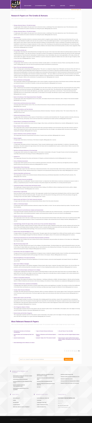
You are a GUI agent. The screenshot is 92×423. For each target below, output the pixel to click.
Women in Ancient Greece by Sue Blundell (23, 179)
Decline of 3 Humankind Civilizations (22, 277)
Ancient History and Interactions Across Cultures (24, 103)
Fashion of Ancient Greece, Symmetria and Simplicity (25, 283)
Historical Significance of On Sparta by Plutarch (24, 257)
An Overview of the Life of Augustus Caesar (23, 251)
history (39, 387)
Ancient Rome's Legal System (20, 191)
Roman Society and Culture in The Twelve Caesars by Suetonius (28, 199)
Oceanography (16, 404)
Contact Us (72, 5)
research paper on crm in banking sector (70, 376)
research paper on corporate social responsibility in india (45, 375)
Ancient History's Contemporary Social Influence (24, 121)
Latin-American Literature (43, 398)
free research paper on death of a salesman (20, 389)
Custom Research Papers (40, 5)
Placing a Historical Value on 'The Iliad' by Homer (25, 25)
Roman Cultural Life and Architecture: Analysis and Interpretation (28, 210)
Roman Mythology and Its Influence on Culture (24, 342)
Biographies (16, 402)
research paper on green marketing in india (45, 378)
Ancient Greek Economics (19, 337)
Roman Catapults (18, 138)
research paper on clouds (67, 378)
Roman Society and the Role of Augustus (23, 313)
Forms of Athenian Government (21, 161)
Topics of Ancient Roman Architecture (44, 331)
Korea (14, 400)
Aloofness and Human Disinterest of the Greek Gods (25, 150)
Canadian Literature (41, 402)
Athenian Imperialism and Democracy (22, 173)
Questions (62, 5)
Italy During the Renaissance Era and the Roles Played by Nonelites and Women (31, 237)
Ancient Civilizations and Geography (22, 79)
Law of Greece (17, 37)
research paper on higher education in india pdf (46, 384)
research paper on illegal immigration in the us (22, 382)
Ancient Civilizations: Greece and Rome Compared (25, 133)
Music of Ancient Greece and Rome (21, 126)
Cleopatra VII (17, 156)
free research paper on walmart (20, 379)
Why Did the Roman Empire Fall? (21, 243)
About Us (53, 5)
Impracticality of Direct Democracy (21, 167)
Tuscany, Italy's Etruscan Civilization (22, 289)
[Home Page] (15, 4)
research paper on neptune (67, 374)
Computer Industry (41, 406)
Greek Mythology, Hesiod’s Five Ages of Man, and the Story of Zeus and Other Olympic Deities (35, 223)
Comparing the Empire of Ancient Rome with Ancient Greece (27, 185)
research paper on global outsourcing (70, 383)
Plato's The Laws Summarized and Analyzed (23, 67)
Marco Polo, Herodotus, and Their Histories (23, 109)
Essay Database (27, 5)
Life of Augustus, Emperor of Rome (22, 307)
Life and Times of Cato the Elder (65, 331)
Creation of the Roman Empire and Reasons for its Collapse (27, 269)
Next (79, 350)
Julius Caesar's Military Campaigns (21, 263)
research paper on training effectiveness (70, 381)
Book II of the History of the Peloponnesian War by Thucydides (28, 97)
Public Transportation (42, 404)
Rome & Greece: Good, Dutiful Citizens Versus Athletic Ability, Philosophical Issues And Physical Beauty (69, 339)
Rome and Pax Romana (19, 86)
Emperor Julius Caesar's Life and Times (22, 297)
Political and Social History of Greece (22, 115)
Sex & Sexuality (16, 398)
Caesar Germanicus (18, 142)
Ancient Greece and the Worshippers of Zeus (24, 231)
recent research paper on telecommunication (19, 385)
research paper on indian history (44, 381)
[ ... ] (75, 350)
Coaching (39, 400)
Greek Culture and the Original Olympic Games (68, 334)
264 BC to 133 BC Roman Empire (21, 203)
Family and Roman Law (19, 61)
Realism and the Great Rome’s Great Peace (23, 216)
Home (12, 9)
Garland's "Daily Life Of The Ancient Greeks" (46, 337)
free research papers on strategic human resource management (22, 376)
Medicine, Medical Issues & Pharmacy (21, 406)
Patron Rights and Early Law (20, 50)
